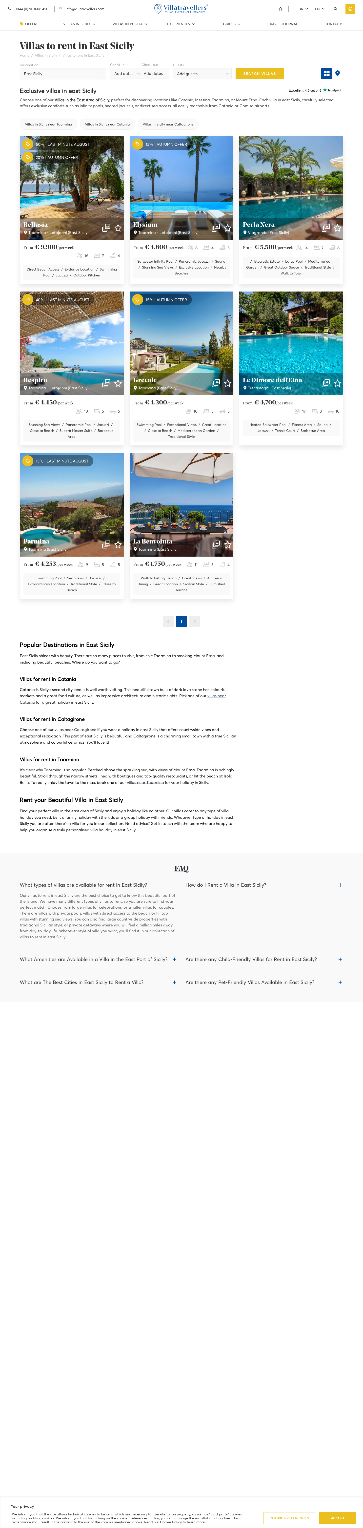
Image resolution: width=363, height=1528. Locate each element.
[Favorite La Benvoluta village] (228, 544)
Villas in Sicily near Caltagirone (168, 124)
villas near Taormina (145, 782)
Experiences (178, 24)
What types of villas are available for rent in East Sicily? (83, 885)
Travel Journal (283, 24)
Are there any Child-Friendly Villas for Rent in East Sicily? (251, 959)
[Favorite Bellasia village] (118, 228)
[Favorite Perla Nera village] (338, 228)
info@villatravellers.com (84, 9)
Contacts (333, 24)
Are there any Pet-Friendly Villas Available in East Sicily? (249, 982)
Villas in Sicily (77, 24)
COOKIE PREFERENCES (289, 1518)
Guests (178, 65)
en (317, 9)
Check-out (149, 65)
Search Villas (259, 73)
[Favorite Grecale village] (228, 383)
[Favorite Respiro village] (118, 383)
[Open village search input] (337, 9)
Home (24, 55)
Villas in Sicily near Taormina (48, 124)
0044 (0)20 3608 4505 (32, 9)
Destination (29, 65)
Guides (229, 24)
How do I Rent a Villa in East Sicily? (225, 885)
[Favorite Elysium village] (228, 228)
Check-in (117, 65)
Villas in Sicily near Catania (107, 124)
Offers (31, 24)
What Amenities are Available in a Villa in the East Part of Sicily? (93, 959)
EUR (300, 9)
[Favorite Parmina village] (118, 544)
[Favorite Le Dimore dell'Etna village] (338, 383)
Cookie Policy (171, 1522)
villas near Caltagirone (75, 729)
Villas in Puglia (128, 24)
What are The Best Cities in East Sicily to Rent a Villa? (81, 982)
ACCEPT (337, 1518)
